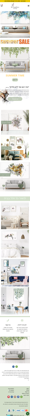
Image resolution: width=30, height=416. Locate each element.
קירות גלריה (11, 392)
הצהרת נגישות (25, 393)
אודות (27, 390)
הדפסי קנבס (11, 388)
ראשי (28, 388)
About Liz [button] (15, 99)
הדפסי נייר (11, 390)
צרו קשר (27, 392)
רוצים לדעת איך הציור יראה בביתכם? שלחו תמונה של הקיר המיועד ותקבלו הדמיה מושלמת (22, 330)
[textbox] (15, 87)
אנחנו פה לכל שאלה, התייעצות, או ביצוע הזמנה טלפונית (8, 329)
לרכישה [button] (15, 80)
